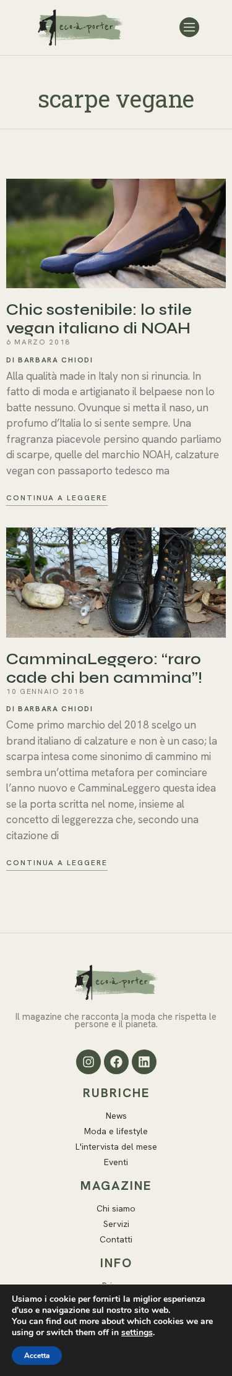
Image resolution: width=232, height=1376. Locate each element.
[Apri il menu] (189, 27)
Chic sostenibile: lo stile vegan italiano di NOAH (99, 319)
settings (137, 1332)
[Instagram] (88, 1061)
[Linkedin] (144, 1061)
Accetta (36, 1356)
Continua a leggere (57, 498)
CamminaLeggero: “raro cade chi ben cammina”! (104, 668)
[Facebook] (116, 1061)
